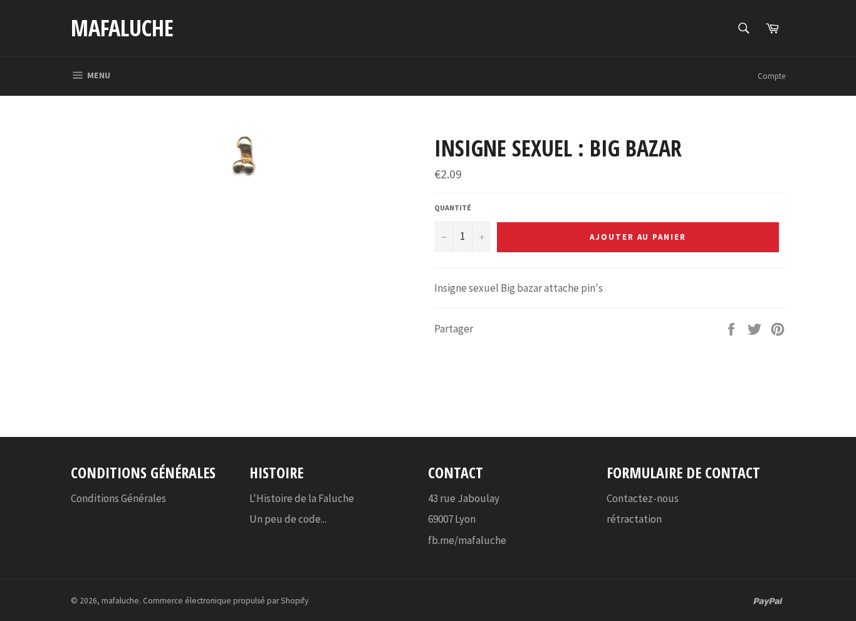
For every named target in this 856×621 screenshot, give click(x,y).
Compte (771, 76)
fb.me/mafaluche (467, 540)
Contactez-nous (643, 498)
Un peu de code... (287, 519)
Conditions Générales (118, 498)
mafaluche (122, 28)
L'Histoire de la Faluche (301, 498)
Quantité (452, 207)
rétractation (634, 519)
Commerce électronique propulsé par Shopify (225, 600)
